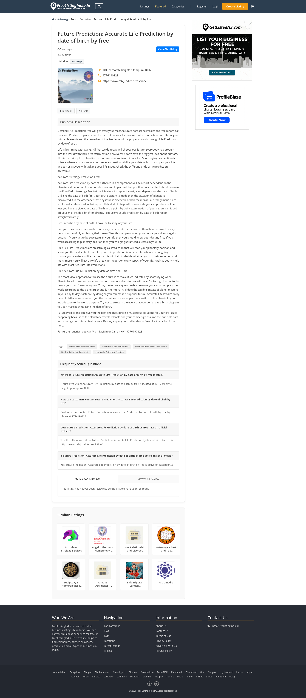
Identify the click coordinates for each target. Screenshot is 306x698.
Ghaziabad (191, 672)
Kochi (86, 676)
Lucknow (108, 676)
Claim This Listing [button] (167, 49)
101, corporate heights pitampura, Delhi (127, 70)
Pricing (108, 650)
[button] (252, 6)
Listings (144, 6)
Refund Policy (164, 650)
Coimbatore (147, 672)
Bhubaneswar (102, 672)
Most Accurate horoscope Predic (151, 346)
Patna (180, 676)
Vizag (232, 676)
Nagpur (159, 676)
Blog (106, 631)
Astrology (62, 19)
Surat (209, 676)
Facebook (67, 110)
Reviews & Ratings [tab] (89, 479)
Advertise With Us (166, 645)
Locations (109, 640)
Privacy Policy (163, 640)
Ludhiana (122, 676)
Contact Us (162, 631)
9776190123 (110, 75)
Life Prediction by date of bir (75, 351)
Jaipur (250, 672)
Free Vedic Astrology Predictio (109, 351)
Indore (239, 672)
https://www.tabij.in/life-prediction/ (124, 81)
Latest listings (112, 645)
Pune (189, 676)
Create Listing (235, 6)
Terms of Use (163, 636)
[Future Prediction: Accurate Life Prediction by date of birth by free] (75, 85)
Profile (84, 110)
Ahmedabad (59, 672)
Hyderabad (227, 672)
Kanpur (75, 676)
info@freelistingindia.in (226, 626)
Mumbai (147, 676)
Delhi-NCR (162, 672)
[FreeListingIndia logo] (70, 6)
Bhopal (87, 672)
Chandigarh (119, 672)
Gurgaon (212, 672)
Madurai (134, 676)
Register (202, 6)
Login (215, 6)
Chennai (133, 672)
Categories (178, 6)
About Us (161, 626)
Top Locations (112, 626)
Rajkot (199, 676)
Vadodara (221, 676)
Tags (106, 636)
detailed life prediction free (82, 346)
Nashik (170, 676)
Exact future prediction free (115, 346)
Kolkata (96, 676)
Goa (202, 672)
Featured (160, 6)
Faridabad (176, 672)
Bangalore (75, 672)
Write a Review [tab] (150, 479)
